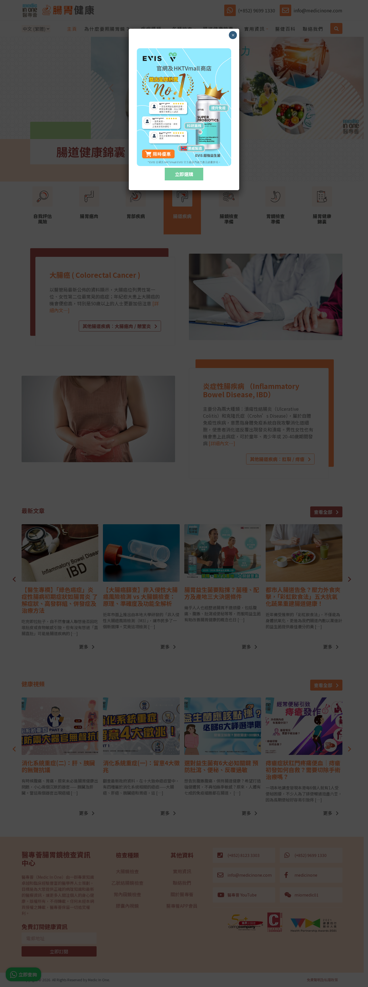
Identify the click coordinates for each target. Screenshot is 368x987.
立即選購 (184, 174)
